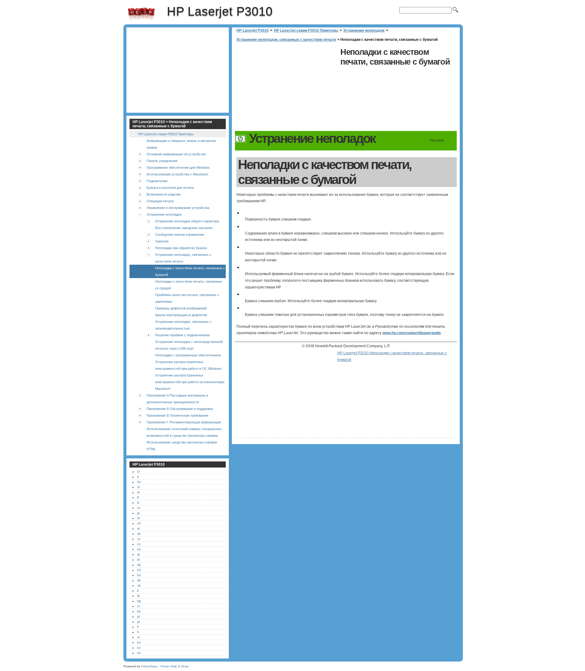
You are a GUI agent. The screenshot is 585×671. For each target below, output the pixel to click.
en (139, 570)
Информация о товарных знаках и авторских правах (181, 144)
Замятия (161, 241)
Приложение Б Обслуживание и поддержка (180, 409)
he (139, 482)
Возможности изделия (164, 194)
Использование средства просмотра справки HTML (182, 445)
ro (138, 508)
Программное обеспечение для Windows (178, 167)
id (138, 559)
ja (138, 513)
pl (138, 616)
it (138, 590)
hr (138, 518)
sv (139, 647)
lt (138, 627)
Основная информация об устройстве (176, 154)
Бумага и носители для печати (170, 187)
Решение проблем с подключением (182, 335)
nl (138, 487)
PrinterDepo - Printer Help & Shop (165, 666)
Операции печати (160, 201)
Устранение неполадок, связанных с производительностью (183, 325)
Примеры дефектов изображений (181, 308)
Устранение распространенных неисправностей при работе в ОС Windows (188, 365)
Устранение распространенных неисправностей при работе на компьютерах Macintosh (190, 381)
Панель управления (162, 161)
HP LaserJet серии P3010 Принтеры (306, 30)
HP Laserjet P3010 (141, 14)
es (139, 549)
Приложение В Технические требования (177, 415)
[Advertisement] (286, 88)
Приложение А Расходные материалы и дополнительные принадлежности (177, 399)
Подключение (157, 181)
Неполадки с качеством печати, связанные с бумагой (190, 271)
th (138, 596)
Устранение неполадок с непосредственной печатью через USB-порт (189, 345)
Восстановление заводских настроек (183, 228)
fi (138, 632)
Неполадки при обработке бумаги (181, 248)
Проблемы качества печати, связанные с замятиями (187, 298)
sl (138, 471)
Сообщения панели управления (179, 234)
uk (139, 533)
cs (139, 544)
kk (139, 611)
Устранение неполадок (364, 30)
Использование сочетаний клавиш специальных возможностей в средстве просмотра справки (184, 432)
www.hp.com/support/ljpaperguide (411, 333)
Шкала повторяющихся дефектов (181, 315)
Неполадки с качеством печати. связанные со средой (188, 285)
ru (138, 539)
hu (139, 575)
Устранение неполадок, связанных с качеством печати (286, 39)
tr (138, 477)
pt (138, 621)
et (138, 528)
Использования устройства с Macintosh (177, 174)
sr (138, 606)
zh (139, 523)
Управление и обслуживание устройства (178, 208)
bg (139, 601)
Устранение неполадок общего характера (187, 221)
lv (138, 502)
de (139, 580)
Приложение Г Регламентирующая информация (184, 422)
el (138, 492)
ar (138, 554)
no (139, 653)
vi (138, 637)
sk (139, 585)
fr (138, 497)
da (139, 565)
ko (139, 642)
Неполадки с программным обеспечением (188, 355)
